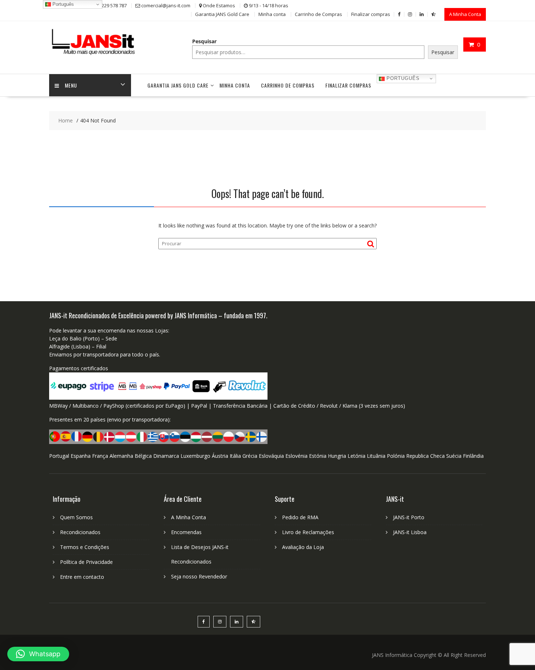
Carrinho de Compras (318, 14)
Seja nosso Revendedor (199, 576)
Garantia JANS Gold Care (222, 14)
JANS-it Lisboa (410, 532)
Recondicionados (80, 532)
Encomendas (186, 532)
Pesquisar (204, 41)
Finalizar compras (370, 14)
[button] (38, 654)
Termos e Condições (84, 547)
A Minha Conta (465, 14)
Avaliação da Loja (303, 547)
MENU (71, 85)
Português (402, 78)
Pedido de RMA (300, 517)
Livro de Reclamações (308, 532)
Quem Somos (76, 517)
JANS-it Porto (408, 517)
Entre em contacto (82, 576)
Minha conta (272, 14)
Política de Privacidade (86, 561)
